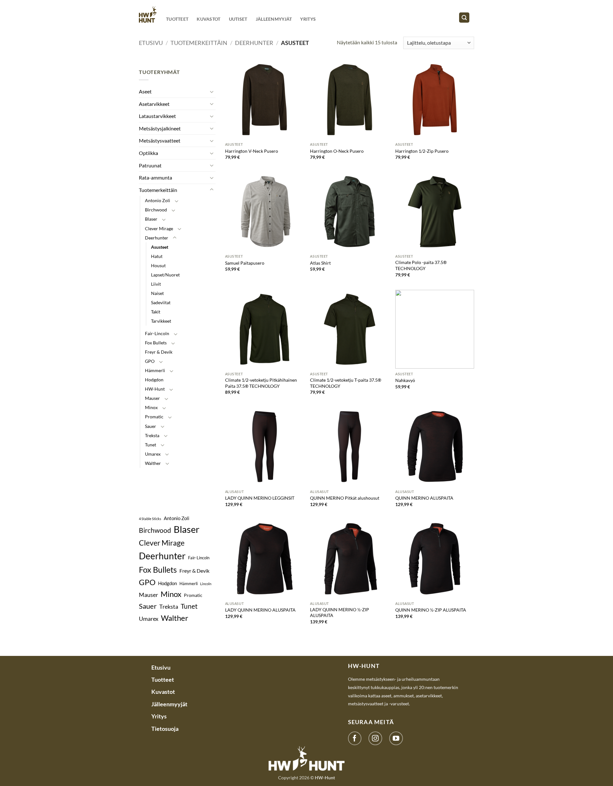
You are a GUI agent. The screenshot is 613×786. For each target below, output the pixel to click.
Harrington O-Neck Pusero (337, 151)
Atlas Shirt (320, 263)
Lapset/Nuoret (165, 274)
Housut (158, 265)
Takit (155, 311)
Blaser (151, 219)
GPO (150, 361)
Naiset (157, 293)
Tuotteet (177, 19)
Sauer (150, 426)
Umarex (153, 454)
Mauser (152, 398)
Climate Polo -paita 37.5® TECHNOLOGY (421, 265)
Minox (151, 407)
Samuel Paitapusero (244, 263)
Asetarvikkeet (154, 104)
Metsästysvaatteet (159, 140)
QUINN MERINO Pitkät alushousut (344, 498)
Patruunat (150, 165)
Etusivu (151, 42)
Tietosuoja (164, 728)
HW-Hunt (155, 389)
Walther (153, 463)
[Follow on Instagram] (375, 738)
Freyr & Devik (158, 352)
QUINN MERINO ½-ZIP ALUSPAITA (430, 610)
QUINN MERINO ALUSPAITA (424, 498)
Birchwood (156, 209)
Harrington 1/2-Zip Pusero (422, 151)
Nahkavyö (405, 380)
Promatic (154, 416)
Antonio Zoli (157, 200)
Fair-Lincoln (157, 333)
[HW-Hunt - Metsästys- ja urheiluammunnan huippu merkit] (147, 14)
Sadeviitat (160, 302)
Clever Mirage (159, 228)
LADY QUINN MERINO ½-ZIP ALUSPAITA (339, 612)
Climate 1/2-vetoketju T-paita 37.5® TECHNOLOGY (345, 383)
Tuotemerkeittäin (198, 42)
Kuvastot (208, 19)
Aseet (145, 91)
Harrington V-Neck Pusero (251, 151)
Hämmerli (155, 370)
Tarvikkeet (161, 321)
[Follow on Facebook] (355, 738)
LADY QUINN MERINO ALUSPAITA (260, 610)
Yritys (308, 19)
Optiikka (148, 153)
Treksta (152, 435)
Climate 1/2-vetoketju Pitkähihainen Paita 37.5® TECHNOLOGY (261, 383)
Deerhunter (254, 42)
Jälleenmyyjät (274, 19)
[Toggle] (212, 91)
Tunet (150, 444)
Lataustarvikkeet (157, 116)
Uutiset (238, 19)
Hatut (157, 256)
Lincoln (205, 584)
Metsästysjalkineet (160, 128)
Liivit (156, 284)
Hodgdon (154, 379)
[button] (464, 17)
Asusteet (159, 247)
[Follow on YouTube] (396, 738)
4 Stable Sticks (150, 519)
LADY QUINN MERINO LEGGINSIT (259, 498)
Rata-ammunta (155, 177)
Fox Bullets (156, 342)
